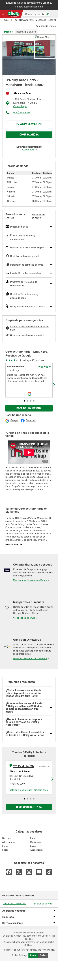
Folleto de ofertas (29, 123)
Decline (43, 955)
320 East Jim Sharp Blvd (25, 766)
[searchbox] (36, 14)
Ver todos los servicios (38, 216)
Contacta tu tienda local (14, 903)
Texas (6, 19)
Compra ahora (29, 134)
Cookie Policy (30, 950)
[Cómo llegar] (42, 36)
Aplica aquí (28, 149)
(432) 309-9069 (17, 783)
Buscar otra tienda (29, 807)
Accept (33, 955)
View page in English (45, 25)
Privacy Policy (48, 950)
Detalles (13, 789)
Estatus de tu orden (43, 903)
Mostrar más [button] (11, 544)
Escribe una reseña (29, 408)
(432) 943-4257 (21, 112)
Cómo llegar (20, 106)
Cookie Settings (19, 955)
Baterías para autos (26, 31)
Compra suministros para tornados (27, 335)
